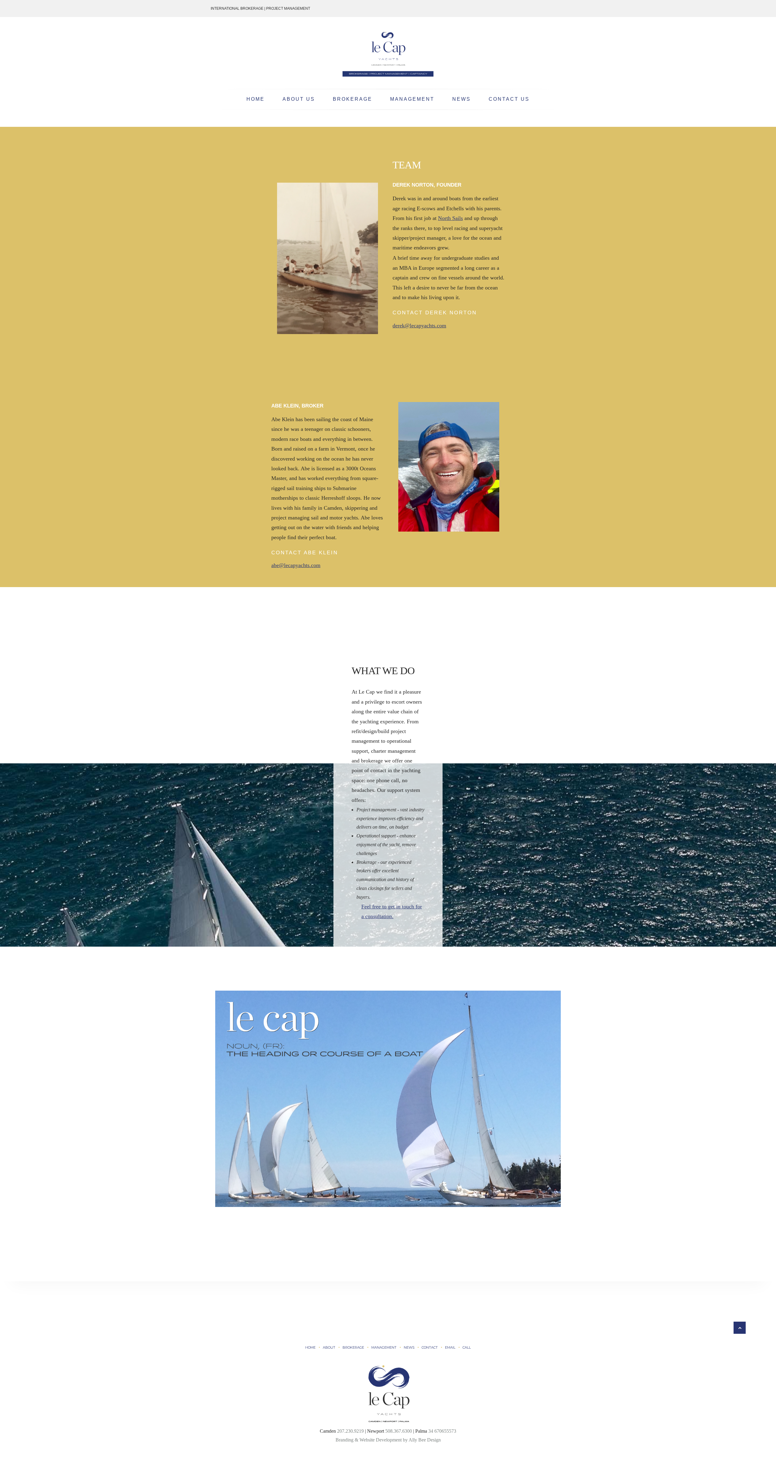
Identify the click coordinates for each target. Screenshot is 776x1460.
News (461, 99)
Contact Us (509, 99)
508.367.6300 (398, 1431)
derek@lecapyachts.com (419, 326)
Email (450, 1347)
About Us (299, 99)
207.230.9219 (350, 1431)
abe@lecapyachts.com (295, 565)
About (329, 1347)
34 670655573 (442, 1431)
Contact (430, 1347)
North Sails (450, 218)
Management (412, 99)
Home (255, 99)
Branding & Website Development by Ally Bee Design (388, 1439)
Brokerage (352, 99)
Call (467, 1347)
